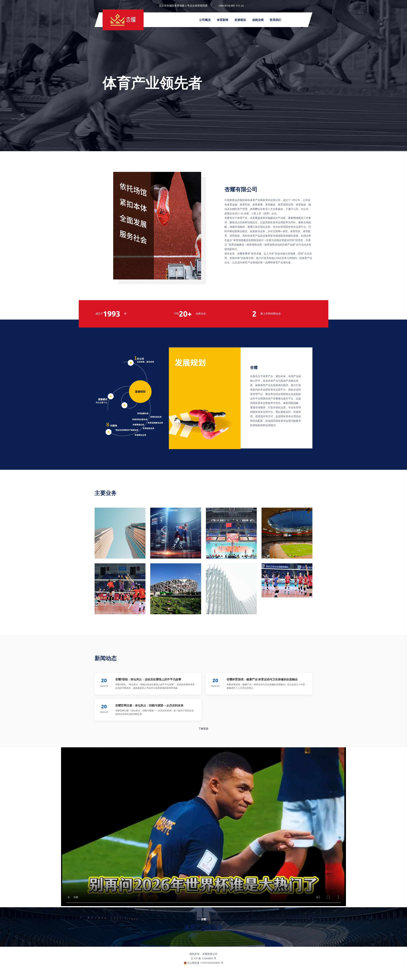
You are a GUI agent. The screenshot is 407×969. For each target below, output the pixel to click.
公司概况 (205, 19)
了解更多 (203, 728)
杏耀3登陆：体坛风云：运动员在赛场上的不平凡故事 (148, 679)
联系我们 (275, 19)
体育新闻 (222, 19)
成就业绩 (258, 19)
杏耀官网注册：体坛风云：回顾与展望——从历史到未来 (149, 705)
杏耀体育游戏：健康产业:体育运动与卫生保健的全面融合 (262, 679)
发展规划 (240, 19)
